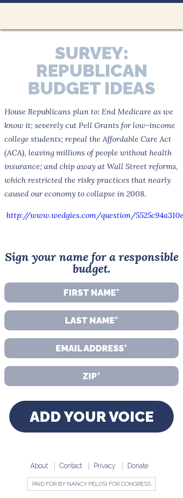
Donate (137, 466)
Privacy (105, 466)
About (39, 466)
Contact (71, 466)
